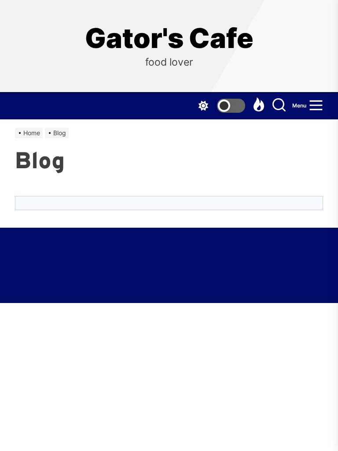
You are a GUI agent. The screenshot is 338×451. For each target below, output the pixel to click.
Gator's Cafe (169, 38)
